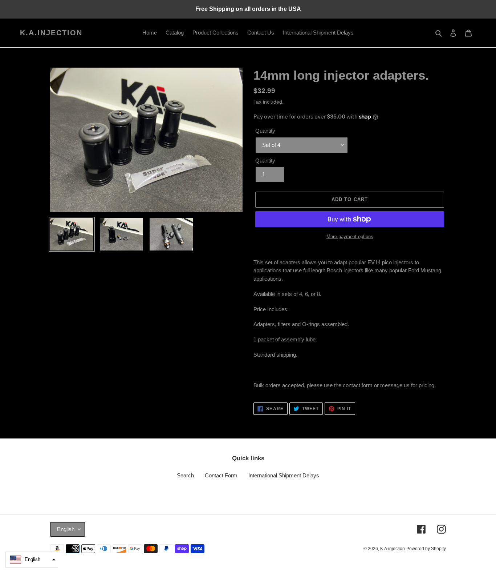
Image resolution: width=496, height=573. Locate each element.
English (65, 529)
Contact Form (221, 475)
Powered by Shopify (426, 548)
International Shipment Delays (283, 475)
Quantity (265, 131)
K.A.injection (51, 33)
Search (185, 475)
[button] (31, 560)
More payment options (349, 236)
